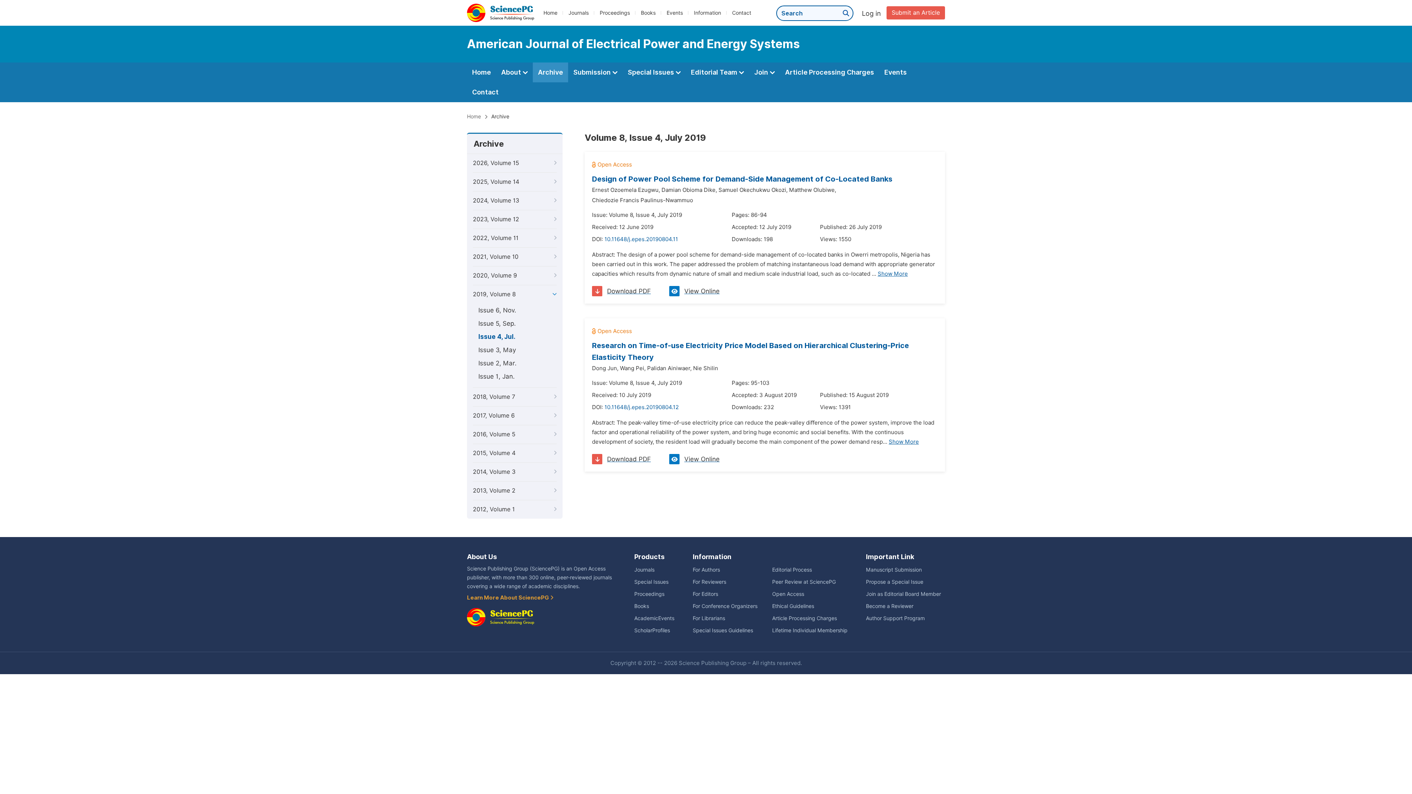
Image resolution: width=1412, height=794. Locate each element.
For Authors (706, 570)
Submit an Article (916, 12)
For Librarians (709, 618)
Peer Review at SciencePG (804, 582)
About (512, 72)
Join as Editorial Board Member (903, 594)
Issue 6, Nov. (497, 310)
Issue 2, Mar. (497, 363)
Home (550, 13)
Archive (550, 72)
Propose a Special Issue (894, 582)
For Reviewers (709, 582)
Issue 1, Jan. (496, 376)
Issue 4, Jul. (497, 336)
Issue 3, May (497, 350)
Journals (578, 13)
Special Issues (651, 72)
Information (707, 13)
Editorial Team (715, 72)
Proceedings (615, 13)
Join (762, 72)
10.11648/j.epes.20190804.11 (641, 239)
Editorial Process (792, 570)
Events (675, 13)
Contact (741, 13)
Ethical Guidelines (793, 606)
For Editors (705, 594)
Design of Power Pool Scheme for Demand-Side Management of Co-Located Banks (742, 179)
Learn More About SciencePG (508, 597)
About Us (482, 557)
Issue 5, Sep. (497, 323)
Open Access (788, 594)
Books (648, 13)
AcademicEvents (654, 618)
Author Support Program (895, 618)
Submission (592, 72)
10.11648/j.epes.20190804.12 (642, 407)
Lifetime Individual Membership (810, 630)
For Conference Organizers (725, 606)
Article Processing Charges (829, 72)
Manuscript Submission (894, 570)
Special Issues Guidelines (723, 630)
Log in (871, 13)
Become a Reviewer (889, 606)
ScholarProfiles (652, 630)
